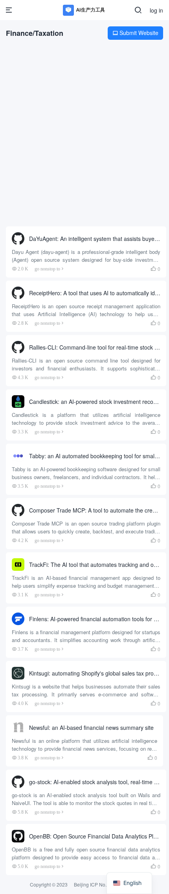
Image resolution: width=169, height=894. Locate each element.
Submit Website (135, 33)
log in (156, 10)
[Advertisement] (84, 135)
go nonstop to (47, 268)
